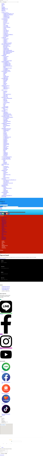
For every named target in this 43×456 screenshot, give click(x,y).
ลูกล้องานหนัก (5, 96)
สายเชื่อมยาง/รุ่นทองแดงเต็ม (7, 60)
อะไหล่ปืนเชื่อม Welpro (6, 62)
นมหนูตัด (4, 84)
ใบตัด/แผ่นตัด (5, 100)
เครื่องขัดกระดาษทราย (6, 129)
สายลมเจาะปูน (5, 32)
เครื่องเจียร (5, 145)
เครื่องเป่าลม (5, 147)
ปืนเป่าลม (4, 126)
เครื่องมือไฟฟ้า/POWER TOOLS (6, 128)
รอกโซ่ (3, 165)
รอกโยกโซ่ (5, 168)
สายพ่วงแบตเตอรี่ (5, 38)
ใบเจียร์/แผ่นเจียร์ (5, 106)
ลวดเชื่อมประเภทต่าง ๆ (5, 12)
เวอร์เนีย (4, 189)
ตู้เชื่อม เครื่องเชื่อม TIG (6, 53)
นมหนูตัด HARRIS (6, 76)
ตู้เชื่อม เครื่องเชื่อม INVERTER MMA (8, 51)
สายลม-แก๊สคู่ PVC (6, 30)
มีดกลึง (4, 104)
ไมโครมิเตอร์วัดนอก (6, 177)
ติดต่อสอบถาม (4, 247)
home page (1, 258)
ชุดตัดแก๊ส (4, 81)
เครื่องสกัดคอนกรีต (6, 144)
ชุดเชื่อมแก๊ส (5, 83)
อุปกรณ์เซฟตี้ (5, 119)
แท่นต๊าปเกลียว (5, 154)
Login (6, 453)
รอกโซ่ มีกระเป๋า (5, 166)
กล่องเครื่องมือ (5, 172)
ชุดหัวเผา (4, 75)
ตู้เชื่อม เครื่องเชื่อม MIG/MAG (7, 52)
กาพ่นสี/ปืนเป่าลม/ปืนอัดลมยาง (6, 123)
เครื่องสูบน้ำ (5, 163)
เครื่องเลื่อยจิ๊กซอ (5, 148)
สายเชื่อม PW (5, 59)
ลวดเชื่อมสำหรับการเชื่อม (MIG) (8, 14)
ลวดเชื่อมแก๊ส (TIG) (6, 15)
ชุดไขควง (4, 173)
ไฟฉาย (4, 176)
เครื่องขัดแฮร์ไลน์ (5, 130)
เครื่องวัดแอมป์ (5, 191)
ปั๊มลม (4, 108)
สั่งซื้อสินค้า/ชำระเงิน (5, 8)
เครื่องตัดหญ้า (5, 141)
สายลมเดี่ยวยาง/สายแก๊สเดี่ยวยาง (8, 34)
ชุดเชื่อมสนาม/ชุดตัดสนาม (5, 85)
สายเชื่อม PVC (5, 58)
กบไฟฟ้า (4, 131)
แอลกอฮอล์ (5, 122)
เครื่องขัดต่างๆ (5, 140)
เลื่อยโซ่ (4, 150)
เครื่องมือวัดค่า (4, 186)
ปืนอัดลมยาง (5, 124)
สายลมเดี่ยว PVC (5, 33)
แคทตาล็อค (3, 246)
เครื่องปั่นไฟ (5, 193)
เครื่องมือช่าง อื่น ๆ (4, 170)
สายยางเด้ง (5, 29)
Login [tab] (2, 447)
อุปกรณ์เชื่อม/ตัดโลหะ (5, 78)
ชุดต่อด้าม (4, 73)
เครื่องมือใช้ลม (5, 109)
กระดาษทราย (5, 101)
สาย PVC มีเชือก (5, 26)
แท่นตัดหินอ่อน (5, 152)
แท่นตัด (4, 151)
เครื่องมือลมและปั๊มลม (5, 107)
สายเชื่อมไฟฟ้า (4, 37)
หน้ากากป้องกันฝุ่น (6, 118)
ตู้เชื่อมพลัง (5, 54)
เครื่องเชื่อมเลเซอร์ (6, 49)
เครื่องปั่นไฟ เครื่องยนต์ (5, 192)
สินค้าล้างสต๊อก (4, 196)
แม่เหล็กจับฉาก (5, 190)
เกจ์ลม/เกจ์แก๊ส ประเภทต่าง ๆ (7, 188)
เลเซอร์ (4, 175)
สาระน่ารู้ (3, 6)
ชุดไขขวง (4, 171)
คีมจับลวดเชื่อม (5, 79)
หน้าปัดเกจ (5, 187)
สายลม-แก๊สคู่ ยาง (6, 31)
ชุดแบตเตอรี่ (5, 132)
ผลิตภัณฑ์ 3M (4, 178)
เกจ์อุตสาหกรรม (5, 77)
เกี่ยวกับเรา (3, 4)
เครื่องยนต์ (4, 194)
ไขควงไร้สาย (5, 155)
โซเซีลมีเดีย (3, 7)
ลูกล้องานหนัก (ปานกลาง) (7, 94)
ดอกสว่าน (4, 103)
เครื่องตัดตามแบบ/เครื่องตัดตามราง (7, 195)
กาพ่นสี (4, 127)
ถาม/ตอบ (9, 443)
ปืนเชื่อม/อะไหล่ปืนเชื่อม (5, 61)
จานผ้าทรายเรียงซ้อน (6, 102)
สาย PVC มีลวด (5, 25)
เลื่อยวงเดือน (5, 149)
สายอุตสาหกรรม (4, 219)
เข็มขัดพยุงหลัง (5, 120)
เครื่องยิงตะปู (5, 142)
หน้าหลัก (3, 3)
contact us (4, 258)
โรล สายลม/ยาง (5, 36)
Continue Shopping (4, 203)
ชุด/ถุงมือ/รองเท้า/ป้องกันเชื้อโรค (8, 117)
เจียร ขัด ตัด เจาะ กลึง (5, 97)
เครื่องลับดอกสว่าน (6, 143)
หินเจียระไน (5, 99)
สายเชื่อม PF (5, 39)
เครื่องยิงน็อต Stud (6, 48)
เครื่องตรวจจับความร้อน (6, 174)
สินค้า (2, 5)
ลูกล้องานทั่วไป (5, 95)
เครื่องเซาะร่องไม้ (6, 146)
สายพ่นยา (4, 28)
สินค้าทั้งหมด (4, 239)
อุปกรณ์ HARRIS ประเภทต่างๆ (6, 71)
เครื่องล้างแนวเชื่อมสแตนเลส (7, 50)
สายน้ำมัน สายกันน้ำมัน (6, 27)
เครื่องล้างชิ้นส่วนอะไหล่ (6, 121)
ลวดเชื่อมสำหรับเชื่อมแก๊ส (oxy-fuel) (8, 13)
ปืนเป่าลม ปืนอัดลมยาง (6, 125)
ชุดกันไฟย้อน (5, 72)
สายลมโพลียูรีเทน (6, 35)
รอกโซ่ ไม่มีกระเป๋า (6, 167)
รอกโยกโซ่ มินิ (5, 169)
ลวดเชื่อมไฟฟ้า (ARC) (6, 16)
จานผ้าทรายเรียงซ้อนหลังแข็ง (7, 98)
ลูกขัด (4, 105)
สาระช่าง (3, 420)
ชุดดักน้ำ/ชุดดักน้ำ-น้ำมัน (5, 164)
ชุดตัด (4, 74)
